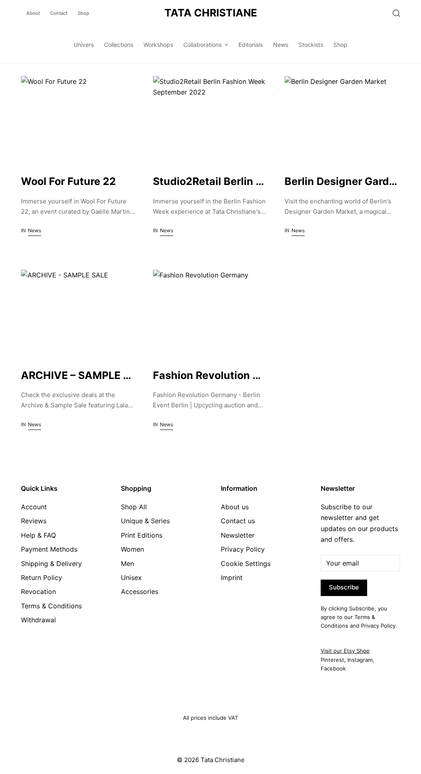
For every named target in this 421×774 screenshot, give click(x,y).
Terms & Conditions (51, 606)
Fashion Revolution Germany (226, 375)
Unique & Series (145, 521)
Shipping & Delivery (51, 563)
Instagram (359, 659)
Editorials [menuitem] (250, 44)
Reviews (33, 521)
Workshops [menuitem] (158, 44)
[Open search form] (396, 13)
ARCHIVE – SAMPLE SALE (85, 375)
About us (235, 507)
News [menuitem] (280, 44)
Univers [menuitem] (84, 44)
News (34, 230)
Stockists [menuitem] (310, 44)
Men (127, 563)
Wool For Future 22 (68, 181)
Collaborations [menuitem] (202, 44)
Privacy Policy (243, 549)
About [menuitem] (33, 13)
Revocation (38, 591)
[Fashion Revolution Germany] (210, 313)
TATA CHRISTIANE (210, 13)
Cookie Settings (246, 563)
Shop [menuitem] (83, 13)
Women (132, 549)
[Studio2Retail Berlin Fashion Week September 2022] (210, 119)
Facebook (333, 668)
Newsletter (237, 535)
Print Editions (141, 535)
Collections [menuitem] (118, 44)
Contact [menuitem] (58, 13)
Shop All (134, 507)
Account (34, 507)
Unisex (131, 577)
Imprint (232, 577)
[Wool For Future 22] (78, 119)
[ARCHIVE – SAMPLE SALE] (78, 313)
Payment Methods (49, 549)
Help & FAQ (38, 535)
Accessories (139, 591)
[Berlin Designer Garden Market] (342, 119)
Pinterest (332, 659)
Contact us (238, 521)
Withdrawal (38, 620)
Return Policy (41, 577)
